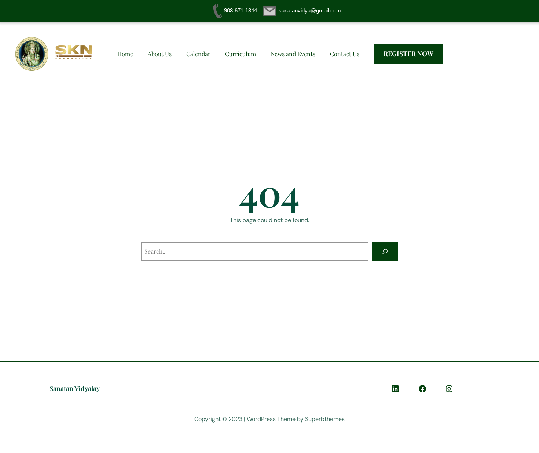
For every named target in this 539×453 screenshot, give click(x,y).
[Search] (385, 251)
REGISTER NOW (408, 53)
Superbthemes (325, 419)
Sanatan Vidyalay (75, 388)
